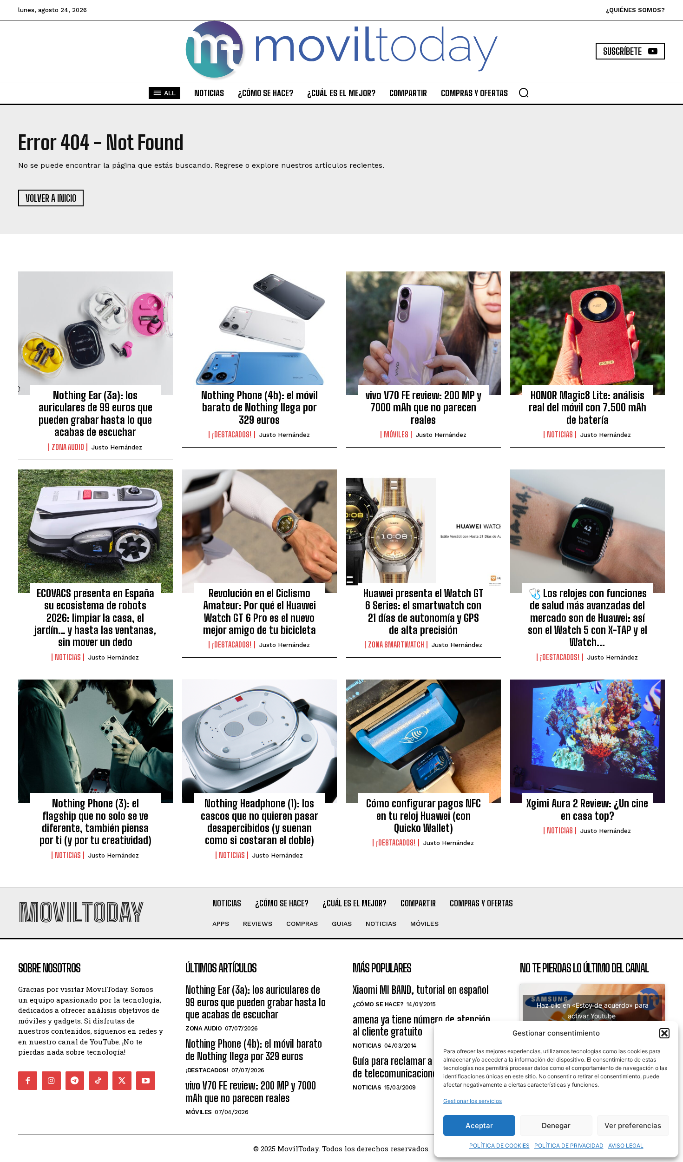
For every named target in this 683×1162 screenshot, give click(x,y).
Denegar (556, 1125)
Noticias (560, 434)
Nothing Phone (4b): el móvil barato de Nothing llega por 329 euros (259, 407)
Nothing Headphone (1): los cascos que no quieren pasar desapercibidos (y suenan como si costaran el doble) (259, 821)
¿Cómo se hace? (378, 1004)
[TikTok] (98, 1080)
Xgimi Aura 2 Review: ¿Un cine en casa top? (587, 809)
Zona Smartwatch (396, 644)
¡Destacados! (232, 434)
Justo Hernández (117, 447)
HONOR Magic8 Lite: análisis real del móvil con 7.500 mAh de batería (587, 407)
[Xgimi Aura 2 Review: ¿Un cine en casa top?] (587, 741)
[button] (664, 1033)
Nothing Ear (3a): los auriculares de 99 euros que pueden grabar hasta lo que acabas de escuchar (95, 413)
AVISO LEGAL (626, 1145)
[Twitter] (121, 1080)
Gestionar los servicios (472, 1100)
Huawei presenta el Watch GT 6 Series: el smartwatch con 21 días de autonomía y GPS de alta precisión (423, 611)
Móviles (396, 434)
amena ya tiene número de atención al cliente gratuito (421, 1025)
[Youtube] (145, 1080)
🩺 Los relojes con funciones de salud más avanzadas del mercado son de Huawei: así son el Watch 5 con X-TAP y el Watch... (587, 618)
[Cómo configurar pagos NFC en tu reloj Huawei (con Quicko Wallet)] (423, 741)
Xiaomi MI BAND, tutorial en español (421, 990)
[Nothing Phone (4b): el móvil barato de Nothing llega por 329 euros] (259, 333)
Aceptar (479, 1125)
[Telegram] (75, 1080)
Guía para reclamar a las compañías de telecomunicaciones (421, 1067)
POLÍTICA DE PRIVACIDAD (569, 1145)
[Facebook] (27, 1080)
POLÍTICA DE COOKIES (499, 1145)
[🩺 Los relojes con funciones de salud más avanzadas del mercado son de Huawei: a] (587, 531)
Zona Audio (68, 447)
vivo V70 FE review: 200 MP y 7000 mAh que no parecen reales (423, 407)
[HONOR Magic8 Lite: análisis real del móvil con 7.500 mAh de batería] (587, 333)
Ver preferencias (632, 1125)
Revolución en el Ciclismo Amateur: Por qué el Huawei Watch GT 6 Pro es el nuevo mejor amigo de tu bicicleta (259, 611)
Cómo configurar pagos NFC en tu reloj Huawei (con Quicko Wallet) (423, 815)
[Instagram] (51, 1080)
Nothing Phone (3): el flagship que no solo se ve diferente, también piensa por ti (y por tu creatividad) (95, 821)
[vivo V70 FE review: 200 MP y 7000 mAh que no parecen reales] (423, 333)
